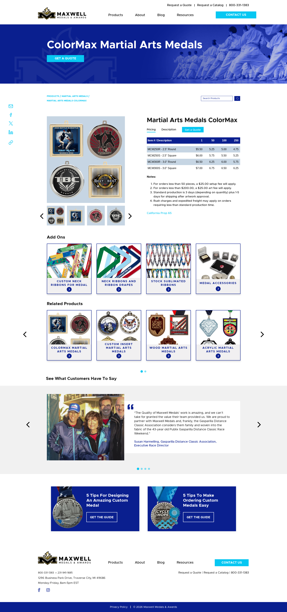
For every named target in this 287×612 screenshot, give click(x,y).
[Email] (10, 107)
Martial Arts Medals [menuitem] (75, 96)
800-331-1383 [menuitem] (239, 5)
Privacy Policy (119, 607)
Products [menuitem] (115, 15)
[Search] (237, 98)
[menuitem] (179, 5)
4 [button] (149, 469)
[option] (86, 159)
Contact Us (236, 14)
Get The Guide (102, 517)
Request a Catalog (216, 572)
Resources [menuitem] (185, 15)
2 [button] (145, 371)
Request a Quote (189, 572)
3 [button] (145, 469)
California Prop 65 (159, 213)
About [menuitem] (140, 15)
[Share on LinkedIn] (10, 133)
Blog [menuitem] (161, 15)
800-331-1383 (46, 573)
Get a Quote (65, 58)
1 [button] (142, 371)
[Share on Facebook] (11, 115)
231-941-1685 (65, 573)
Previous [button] (42, 216)
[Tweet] (11, 124)
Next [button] (130, 216)
